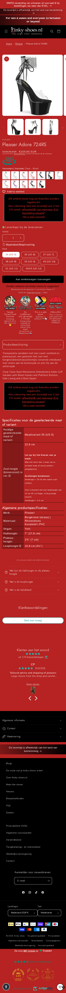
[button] (6, 31)
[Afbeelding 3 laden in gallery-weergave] (50, 127)
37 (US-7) (48, 254)
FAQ (8, 805)
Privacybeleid (54, 936)
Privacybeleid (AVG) (16, 825)
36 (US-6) (29, 254)
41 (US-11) (12, 268)
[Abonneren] (48, 880)
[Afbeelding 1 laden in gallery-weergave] (15, 127)
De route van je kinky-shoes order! (24, 770)
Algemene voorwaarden (19, 832)
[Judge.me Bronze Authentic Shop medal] (33, 974)
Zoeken (10, 812)
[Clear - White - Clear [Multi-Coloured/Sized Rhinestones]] (15, 175)
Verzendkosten (19, 154)
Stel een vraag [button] (33, 620)
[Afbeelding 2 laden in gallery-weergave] (33, 127)
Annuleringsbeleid (46, 945)
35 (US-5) (11, 254)
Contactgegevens (53, 941)
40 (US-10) (49, 261)
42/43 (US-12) (34, 268)
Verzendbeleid (13, 839)
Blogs (9, 763)
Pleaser (19, 43)
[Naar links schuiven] (3, 127)
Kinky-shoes (19, 936)
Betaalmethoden (15, 798)
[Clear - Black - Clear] (41, 175)
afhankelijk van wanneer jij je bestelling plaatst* (40, 213)
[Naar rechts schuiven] (62, 127)
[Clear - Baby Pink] (33, 175)
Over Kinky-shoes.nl (16, 777)
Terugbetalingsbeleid (36, 936)
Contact (10, 860)
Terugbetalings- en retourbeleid (23, 846)
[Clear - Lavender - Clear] (15, 184)
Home (9, 43)
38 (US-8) (11, 261)
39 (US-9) (29, 261)
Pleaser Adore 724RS (36, 43)
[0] (60, 987)
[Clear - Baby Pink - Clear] (24, 175)
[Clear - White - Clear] (6, 175)
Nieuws (10, 791)
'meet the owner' (34, 292)
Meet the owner (14, 784)
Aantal (5, 231)
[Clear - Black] (50, 175)
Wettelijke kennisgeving (18, 853)
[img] (33, 654)
